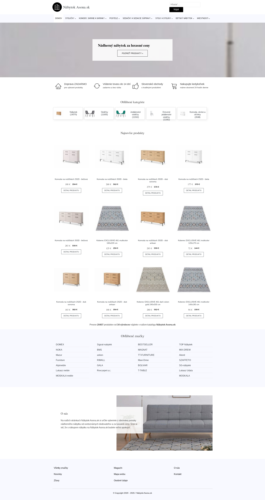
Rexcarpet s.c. (104, 370)
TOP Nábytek (185, 344)
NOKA (59, 350)
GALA (100, 365)
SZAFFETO (185, 360)
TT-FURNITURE (146, 355)
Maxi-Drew (143, 360)
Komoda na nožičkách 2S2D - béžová (71, 179)
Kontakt (177, 474)
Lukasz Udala (186, 370)
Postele (113, 18)
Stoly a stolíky (163, 18)
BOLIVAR (143, 365)
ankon (100, 355)
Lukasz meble (63, 370)
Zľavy (56, 480)
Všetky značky (61, 468)
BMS (99, 350)
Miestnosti (202, 18)
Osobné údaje (121, 480)
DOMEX (60, 344)
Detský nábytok (184, 18)
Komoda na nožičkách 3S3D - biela (112, 179)
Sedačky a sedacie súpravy (137, 18)
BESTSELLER (145, 344)
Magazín (118, 468)
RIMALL (101, 360)
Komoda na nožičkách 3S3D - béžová (71, 240)
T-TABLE (142, 370)
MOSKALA (184, 376)
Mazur (59, 355)
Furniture (60, 360)
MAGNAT (142, 350)
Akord (182, 355)
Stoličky (69, 18)
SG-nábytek (185, 365)
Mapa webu (119, 474)
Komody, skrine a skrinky (92, 18)
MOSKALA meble (64, 376)
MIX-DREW (185, 350)
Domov (58, 18)
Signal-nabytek (104, 344)
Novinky (58, 474)
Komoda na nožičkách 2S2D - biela (193, 179)
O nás (177, 468)
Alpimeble (61, 365)
